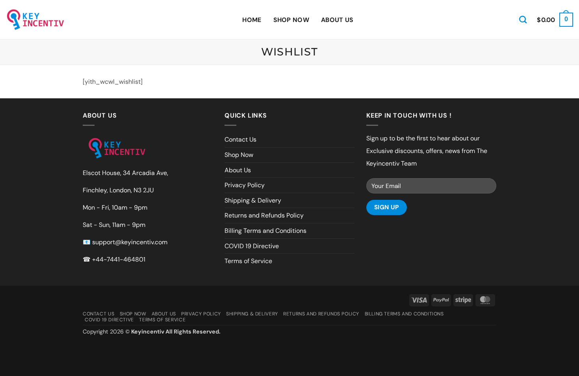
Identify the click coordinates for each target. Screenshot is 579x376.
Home (251, 20)
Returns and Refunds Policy (264, 215)
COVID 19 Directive (252, 246)
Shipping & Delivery (253, 200)
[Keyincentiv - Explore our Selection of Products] (35, 19)
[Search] (523, 19)
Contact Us (240, 139)
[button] (555, 20)
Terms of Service (248, 261)
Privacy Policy (245, 185)
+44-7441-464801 (118, 259)
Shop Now (291, 20)
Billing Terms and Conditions (265, 231)
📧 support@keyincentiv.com (125, 242)
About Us (337, 20)
